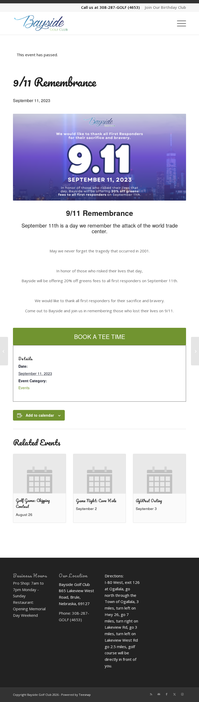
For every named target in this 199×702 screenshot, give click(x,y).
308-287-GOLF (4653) (120, 7)
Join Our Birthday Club (165, 7)
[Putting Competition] (195, 351)
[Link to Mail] (159, 694)
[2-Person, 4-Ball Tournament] (4, 351)
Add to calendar (40, 415)
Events (24, 387)
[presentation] (39, 473)
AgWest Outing (149, 501)
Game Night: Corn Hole (96, 501)
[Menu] (179, 23)
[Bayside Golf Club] (48, 23)
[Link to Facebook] (166, 694)
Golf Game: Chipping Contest (33, 503)
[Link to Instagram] (182, 694)
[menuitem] (164, 7)
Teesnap (85, 695)
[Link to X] (174, 694)
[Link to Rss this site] (151, 694)
